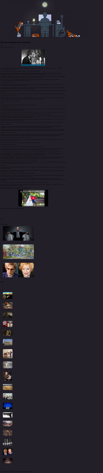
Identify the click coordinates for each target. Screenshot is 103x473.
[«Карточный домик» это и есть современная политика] (18, 240)
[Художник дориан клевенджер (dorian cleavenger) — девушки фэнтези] (18, 258)
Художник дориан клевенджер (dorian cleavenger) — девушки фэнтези (19, 260)
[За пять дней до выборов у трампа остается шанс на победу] (7, 454)
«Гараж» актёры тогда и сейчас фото (11, 279)
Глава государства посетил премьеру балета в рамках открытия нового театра (20, 410)
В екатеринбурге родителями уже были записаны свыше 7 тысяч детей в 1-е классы (21, 401)
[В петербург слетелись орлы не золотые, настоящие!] (7, 380)
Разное (4, 286)
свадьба (14, 218)
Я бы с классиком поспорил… (9, 337)
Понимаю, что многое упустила (10, 359)
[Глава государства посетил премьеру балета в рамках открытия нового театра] (7, 408)
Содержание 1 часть (7, 468)
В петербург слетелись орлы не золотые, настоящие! (14, 382)
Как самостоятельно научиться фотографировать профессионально (18, 214)
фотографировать (20, 218)
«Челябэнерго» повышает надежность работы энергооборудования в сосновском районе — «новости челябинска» (28, 347)
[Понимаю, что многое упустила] (7, 357)
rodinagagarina (7, 45)
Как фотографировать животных (10, 216)
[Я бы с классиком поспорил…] (7, 335)
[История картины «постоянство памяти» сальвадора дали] (7, 298)
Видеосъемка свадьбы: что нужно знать (11, 212)
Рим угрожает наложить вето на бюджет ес (12, 427)
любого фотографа (8, 218)
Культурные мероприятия (8, 39)
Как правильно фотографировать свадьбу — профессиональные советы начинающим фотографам (25, 210)
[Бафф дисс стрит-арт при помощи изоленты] (7, 367)
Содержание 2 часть (7, 469)
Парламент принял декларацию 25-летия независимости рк (16, 437)
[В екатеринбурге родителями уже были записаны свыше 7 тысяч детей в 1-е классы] (7, 399)
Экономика (5, 287)
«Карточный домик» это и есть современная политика (16, 242)
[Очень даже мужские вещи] (7, 317)
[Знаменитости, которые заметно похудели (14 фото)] (7, 326)
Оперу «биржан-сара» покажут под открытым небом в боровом (17, 465)
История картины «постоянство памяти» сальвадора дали (16, 300)
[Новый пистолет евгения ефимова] (7, 417)
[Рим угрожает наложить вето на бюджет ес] (7, 425)
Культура (5, 284)
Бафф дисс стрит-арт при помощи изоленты (12, 369)
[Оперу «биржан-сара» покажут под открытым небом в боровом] (7, 463)
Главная (5, 467)
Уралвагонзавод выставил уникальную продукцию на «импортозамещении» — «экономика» (23, 310)
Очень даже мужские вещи (9, 319)
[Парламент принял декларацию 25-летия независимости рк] (7, 435)
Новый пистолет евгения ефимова (10, 419)
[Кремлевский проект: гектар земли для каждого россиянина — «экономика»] (7, 389)
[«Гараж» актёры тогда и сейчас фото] (18, 277)
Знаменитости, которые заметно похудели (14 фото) (14, 328)
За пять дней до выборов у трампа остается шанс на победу (16, 456)
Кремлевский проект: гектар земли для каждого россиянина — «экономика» (19, 391)
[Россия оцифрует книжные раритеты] (7, 445)
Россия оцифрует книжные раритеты (11, 447)
